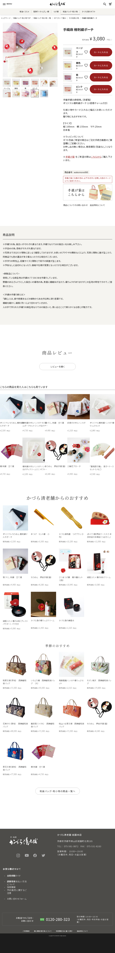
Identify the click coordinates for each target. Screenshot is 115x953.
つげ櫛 (56, 11)
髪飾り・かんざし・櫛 (41, 11)
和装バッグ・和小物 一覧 (42, 18)
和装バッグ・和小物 (70, 11)
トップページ (6, 18)
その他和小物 (74, 18)
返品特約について (97, 205)
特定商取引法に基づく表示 (64, 931)
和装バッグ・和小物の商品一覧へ (57, 791)
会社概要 (11, 875)
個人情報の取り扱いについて (42, 931)
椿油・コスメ (24, 11)
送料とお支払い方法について (17, 883)
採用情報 (11, 887)
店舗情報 (11, 881)
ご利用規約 (26, 931)
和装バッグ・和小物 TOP (22, 18)
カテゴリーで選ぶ (60, 18)
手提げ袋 (70, 156)
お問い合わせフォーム (17, 898)
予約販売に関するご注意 (17, 891)
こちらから (96, 156)
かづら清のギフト (88, 11)
